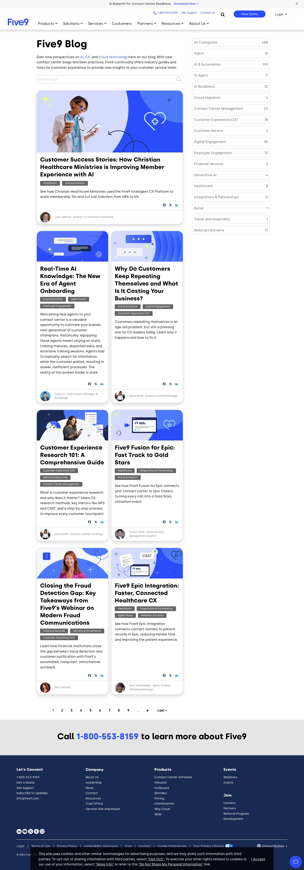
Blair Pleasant (63, 687)
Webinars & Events (152, 615)
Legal (20, 846)
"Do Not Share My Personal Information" (171, 864)
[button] (297, 4)
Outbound (161, 788)
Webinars (230, 777)
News (89, 788)
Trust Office (94, 803)
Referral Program (236, 814)
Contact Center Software (173, 777)
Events (228, 782)
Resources (171, 23)
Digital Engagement (158, 306)
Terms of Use (40, 846)
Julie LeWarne (63, 217)
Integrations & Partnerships (156, 470)
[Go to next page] (148, 710)
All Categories (205, 42)
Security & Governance (87, 630)
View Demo (249, 14)
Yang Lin (60, 394)
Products (46, 23)
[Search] (222, 14)
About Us (197, 23)
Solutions (71, 23)
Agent (199, 53)
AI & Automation (75, 183)
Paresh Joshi (137, 532)
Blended (160, 793)
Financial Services (54, 630)
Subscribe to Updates (32, 793)
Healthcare (50, 183)
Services (95, 23)
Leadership (94, 782)
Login (279, 14)
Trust (128, 846)
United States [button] (273, 846)
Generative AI (205, 175)
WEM (158, 814)
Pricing (159, 798)
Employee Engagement (57, 306)
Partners (145, 23)
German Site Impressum (103, 809)
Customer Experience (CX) (134, 313)
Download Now (185, 4)
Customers (122, 23)
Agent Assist (78, 299)
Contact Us (207, 12)
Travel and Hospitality (212, 219)
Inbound (160, 782)
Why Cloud (162, 809)
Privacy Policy (67, 846)
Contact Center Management (61, 484)
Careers (229, 803)
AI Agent (201, 75)
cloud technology (113, 57)
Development (233, 819)
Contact (92, 793)
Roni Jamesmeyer (140, 685)
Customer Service (208, 131)
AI (82, 57)
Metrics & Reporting (55, 477)
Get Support (189, 12)
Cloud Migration (207, 98)
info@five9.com (28, 798)
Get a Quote (26, 782)
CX (87, 57)
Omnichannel (164, 803)
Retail (198, 208)
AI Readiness (204, 87)
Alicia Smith (136, 395)
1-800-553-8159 (167, 12)
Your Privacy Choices (208, 846)
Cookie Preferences (172, 846)
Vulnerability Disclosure (101, 846)
